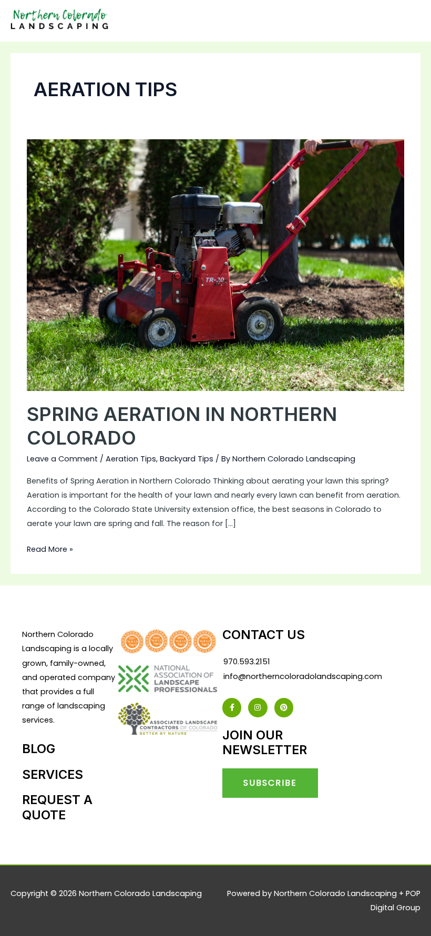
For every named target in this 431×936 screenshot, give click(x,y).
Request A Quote (57, 807)
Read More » (50, 548)
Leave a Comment (62, 459)
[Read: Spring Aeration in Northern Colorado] (215, 265)
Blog (38, 748)
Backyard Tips (186, 459)
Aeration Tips (131, 459)
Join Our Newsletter (264, 742)
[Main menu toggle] (408, 21)
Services (52, 774)
